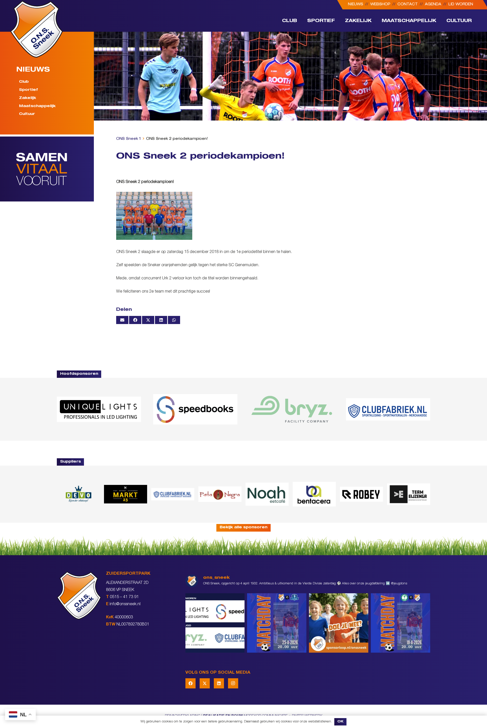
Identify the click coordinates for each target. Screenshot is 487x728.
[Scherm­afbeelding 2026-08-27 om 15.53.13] (408, 494)
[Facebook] (190, 683)
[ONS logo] (36, 29)
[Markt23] (125, 494)
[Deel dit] (135, 320)
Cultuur (27, 114)
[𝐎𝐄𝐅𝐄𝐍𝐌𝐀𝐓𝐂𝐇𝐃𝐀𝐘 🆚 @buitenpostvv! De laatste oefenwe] (276, 623)
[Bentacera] (314, 494)
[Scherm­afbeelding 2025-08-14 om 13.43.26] (267, 494)
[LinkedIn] (219, 683)
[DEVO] (78, 494)
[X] (205, 683)
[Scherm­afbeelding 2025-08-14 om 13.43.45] (219, 494)
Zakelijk (27, 98)
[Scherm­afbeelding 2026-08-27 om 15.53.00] (99, 409)
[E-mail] (122, 320)
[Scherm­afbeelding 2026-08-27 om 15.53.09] (388, 409)
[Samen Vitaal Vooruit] (55, 169)
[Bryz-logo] (292, 409)
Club (24, 82)
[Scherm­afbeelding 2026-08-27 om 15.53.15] (361, 494)
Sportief (28, 90)
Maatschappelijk (37, 106)
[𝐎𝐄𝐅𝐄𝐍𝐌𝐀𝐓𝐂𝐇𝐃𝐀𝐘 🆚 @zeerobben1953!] (400, 623)
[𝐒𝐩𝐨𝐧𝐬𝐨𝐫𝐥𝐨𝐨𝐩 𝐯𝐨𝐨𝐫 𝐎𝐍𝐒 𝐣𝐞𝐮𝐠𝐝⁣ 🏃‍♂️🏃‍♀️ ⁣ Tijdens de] (338, 623)
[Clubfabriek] (172, 494)
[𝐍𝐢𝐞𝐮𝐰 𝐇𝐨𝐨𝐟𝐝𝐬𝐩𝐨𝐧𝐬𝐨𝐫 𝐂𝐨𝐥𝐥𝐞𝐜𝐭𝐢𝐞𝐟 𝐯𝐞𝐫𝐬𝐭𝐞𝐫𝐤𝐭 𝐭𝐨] (215, 623)
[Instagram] (233, 683)
